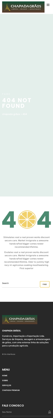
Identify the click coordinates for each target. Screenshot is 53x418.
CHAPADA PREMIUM (11, 390)
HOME (4, 376)
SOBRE (5, 381)
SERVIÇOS (6, 385)
